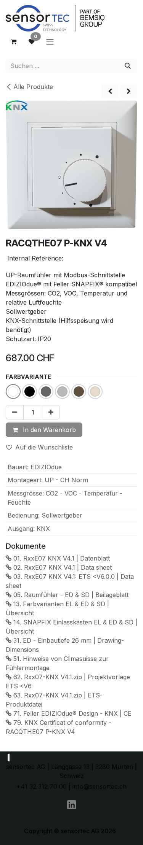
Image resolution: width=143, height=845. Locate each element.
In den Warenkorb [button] (48, 430)
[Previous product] (110, 91)
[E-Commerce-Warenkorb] (13, 41)
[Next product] (128, 91)
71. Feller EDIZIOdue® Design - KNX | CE (71, 713)
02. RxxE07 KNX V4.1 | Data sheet (61, 567)
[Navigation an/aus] (50, 41)
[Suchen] (127, 66)
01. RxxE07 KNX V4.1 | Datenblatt (60, 558)
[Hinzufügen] (51, 412)
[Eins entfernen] (15, 412)
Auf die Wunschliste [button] (44, 447)
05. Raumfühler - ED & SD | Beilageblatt (70, 595)
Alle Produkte (33, 87)
